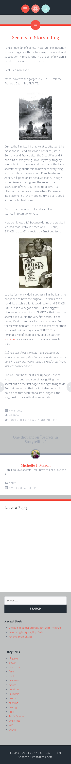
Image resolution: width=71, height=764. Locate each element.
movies (12, 685)
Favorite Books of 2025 (20, 636)
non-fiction (14, 689)
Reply (12, 483)
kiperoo (14, 415)
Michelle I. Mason (36, 465)
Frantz (34, 420)
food (11, 676)
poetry (12, 698)
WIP (11, 725)
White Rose (14, 720)
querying (13, 702)
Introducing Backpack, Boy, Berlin (26, 632)
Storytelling (48, 420)
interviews (14, 680)
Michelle (9, 339)
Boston (12, 662)
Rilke (11, 711)
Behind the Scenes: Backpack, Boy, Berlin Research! (35, 627)
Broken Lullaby (19, 420)
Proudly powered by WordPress (29, 752)
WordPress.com (42, 757)
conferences (15, 667)
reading (13, 707)
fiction (12, 671)
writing (12, 729)
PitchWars (14, 693)
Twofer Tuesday (16, 716)
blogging (13, 658)
